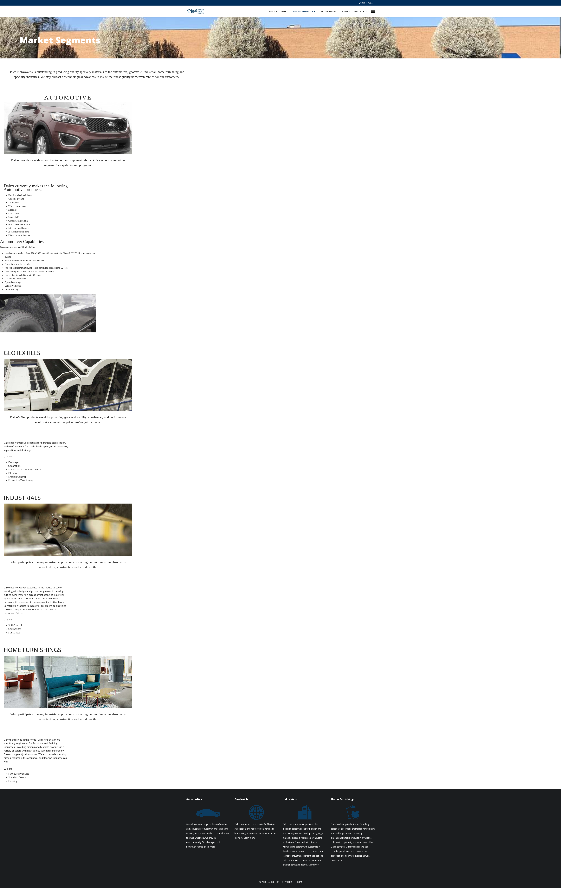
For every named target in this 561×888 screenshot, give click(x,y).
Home (272, 11)
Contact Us (360, 11)
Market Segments (303, 11)
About (285, 11)
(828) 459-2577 (367, 3)
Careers (345, 11)
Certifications (328, 11)
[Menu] (373, 11)
